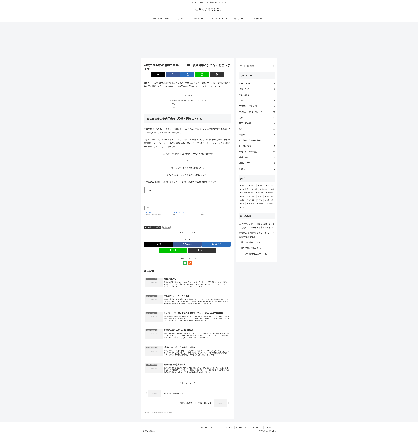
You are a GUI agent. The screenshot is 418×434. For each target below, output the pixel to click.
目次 (184, 95)
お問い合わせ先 (270, 427)
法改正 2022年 (178, 212)
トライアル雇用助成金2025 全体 (254, 254)
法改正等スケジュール (207, 427)
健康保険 (167, 227)
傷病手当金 (148, 212)
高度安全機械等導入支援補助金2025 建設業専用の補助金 (257, 235)
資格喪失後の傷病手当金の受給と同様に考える (188, 100)
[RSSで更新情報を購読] (190, 263)
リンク (219, 427)
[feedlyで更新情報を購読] (185, 263)
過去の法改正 (206, 212)
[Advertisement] (209, 40)
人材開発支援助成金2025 (250, 242)
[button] (217, 74)
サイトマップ (228, 427)
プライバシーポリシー (243, 427)
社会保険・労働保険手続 (153, 227)
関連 (174, 107)
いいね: (175, 104)
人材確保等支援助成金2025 (251, 248)
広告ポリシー (257, 427)
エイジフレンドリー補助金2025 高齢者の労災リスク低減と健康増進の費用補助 (257, 226)
